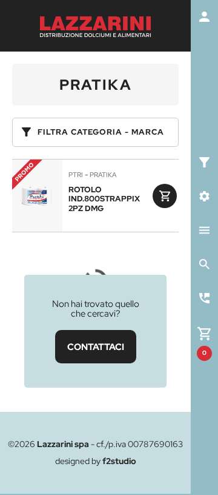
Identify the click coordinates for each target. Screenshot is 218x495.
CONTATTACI (95, 346)
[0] (204, 332)
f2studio (119, 461)
